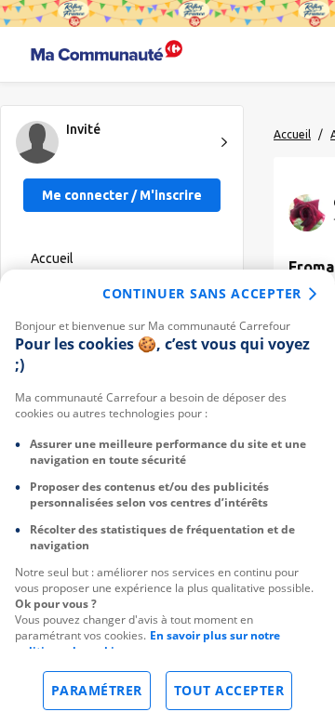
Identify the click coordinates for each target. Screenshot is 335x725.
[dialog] (167, 497)
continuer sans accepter (202, 293)
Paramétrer (96, 690)
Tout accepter (229, 690)
